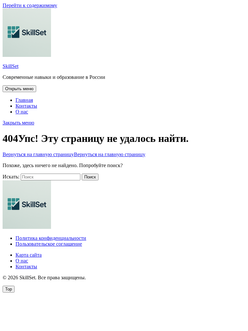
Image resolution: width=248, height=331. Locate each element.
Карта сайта (29, 255)
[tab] (19, 88)
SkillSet (10, 66)
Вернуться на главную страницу (74, 154)
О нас (22, 111)
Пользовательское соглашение (49, 244)
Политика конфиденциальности (51, 238)
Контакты (26, 106)
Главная (24, 100)
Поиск (90, 177)
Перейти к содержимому (30, 5)
